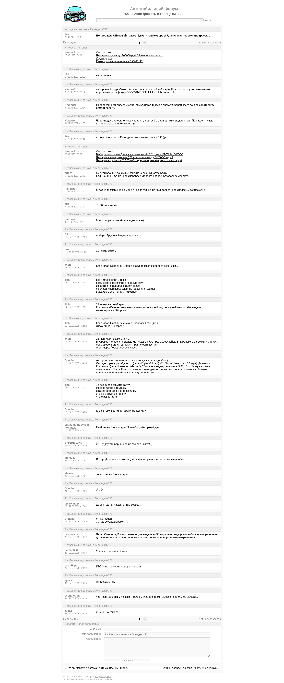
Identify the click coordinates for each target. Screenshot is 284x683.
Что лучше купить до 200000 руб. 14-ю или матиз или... (129, 55)
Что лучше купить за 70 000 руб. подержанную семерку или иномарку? (139, 160)
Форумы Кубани (103, 676)
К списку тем (70, 42)
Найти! (207, 20)
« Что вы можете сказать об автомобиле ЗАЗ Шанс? (96, 668)
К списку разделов (210, 42)
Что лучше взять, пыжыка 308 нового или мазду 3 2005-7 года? (134, 157)
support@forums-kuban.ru (100, 679)
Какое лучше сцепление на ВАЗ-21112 (119, 61)
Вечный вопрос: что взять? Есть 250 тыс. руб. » (190, 668)
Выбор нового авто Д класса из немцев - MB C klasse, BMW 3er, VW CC (139, 154)
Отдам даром (104, 58)
